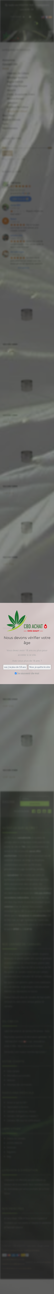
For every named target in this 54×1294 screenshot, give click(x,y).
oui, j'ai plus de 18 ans (15, 667)
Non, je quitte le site (39, 667)
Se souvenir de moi (28, 673)
